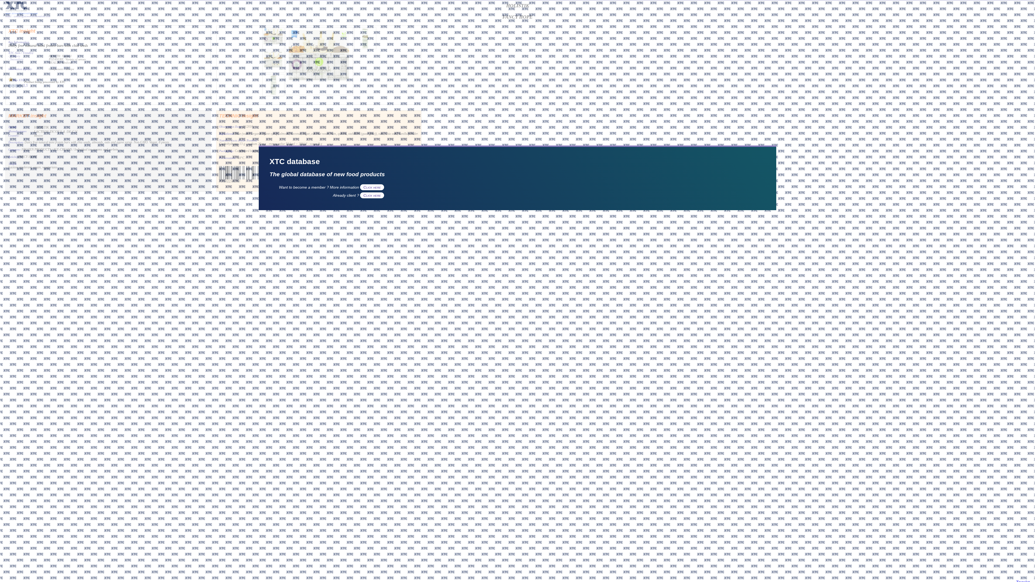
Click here (372, 187)
